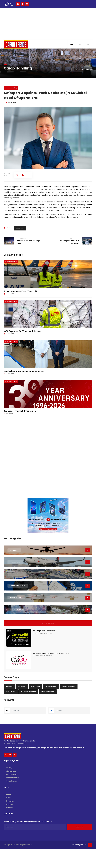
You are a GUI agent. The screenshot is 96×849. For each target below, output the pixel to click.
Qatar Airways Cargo (28, 692)
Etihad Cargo (10, 692)
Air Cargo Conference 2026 (44, 631)
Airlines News (11, 771)
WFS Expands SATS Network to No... (22, 331)
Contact (9, 808)
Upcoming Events (48, 623)
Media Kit (9, 804)
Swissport (19, 228)
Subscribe (79, 827)
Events (8, 798)
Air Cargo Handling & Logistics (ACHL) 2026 (51, 653)
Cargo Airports (11, 774)
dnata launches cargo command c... (24, 371)
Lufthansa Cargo (51, 686)
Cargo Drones (11, 781)
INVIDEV (83, 845)
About (8, 794)
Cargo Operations (68, 686)
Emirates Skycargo (47, 692)
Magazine (10, 801)
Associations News (13, 778)
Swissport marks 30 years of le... (21, 410)
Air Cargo (9, 686)
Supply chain (35, 686)
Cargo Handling (11, 88)
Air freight (22, 686)
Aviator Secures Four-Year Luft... (21, 291)
